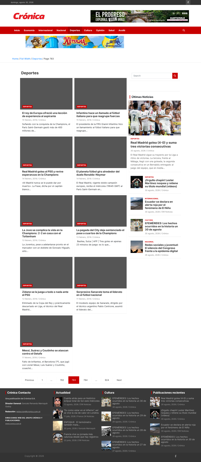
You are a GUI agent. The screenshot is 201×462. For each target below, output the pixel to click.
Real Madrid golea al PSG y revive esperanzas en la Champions (42, 173)
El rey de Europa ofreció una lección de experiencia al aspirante (44, 114)
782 (62, 380)
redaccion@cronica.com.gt (28, 411)
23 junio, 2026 (70, 440)
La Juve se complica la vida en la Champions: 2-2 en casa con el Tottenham (42, 233)
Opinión (100, 30)
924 (107, 380)
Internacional (46, 30)
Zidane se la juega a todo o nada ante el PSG (45, 293)
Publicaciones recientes (169, 392)
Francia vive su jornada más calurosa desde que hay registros (81, 435)
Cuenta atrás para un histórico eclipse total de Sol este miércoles (82, 399)
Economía (29, 30)
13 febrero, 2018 (29, 240)
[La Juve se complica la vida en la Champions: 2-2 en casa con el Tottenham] (46, 211)
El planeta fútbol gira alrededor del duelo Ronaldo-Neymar (98, 173)
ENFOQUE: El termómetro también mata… (77, 423)
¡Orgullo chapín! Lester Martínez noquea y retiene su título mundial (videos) (161, 183)
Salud (111, 30)
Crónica (42, 120)
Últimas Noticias (142, 97)
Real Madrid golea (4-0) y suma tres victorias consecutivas (177, 399)
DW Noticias (167, 212)
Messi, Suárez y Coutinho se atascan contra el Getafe (45, 352)
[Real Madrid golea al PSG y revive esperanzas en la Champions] (46, 152)
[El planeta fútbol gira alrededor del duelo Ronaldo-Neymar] (100, 152)
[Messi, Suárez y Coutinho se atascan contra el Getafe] (46, 331)
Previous (29, 380)
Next (119, 380)
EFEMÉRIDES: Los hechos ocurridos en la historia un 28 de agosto (129, 430)
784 (86, 380)
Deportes (75, 30)
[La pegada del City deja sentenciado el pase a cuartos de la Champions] (100, 211)
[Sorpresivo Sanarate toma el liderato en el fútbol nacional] (100, 272)
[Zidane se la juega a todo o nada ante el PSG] (46, 272)
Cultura (88, 30)
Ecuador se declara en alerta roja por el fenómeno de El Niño (159, 205)
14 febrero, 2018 (29, 178)
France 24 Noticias (85, 416)
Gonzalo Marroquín (86, 428)
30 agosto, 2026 (138, 150)
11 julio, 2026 (69, 416)
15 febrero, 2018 (29, 120)
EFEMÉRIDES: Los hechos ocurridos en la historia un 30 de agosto (161, 226)
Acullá (122, 30)
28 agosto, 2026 (119, 436)
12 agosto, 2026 (71, 404)
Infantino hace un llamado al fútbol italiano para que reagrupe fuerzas (98, 114)
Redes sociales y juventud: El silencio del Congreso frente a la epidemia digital (161, 248)
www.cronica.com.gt (13, 424)
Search (175, 76)
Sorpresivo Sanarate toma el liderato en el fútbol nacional (99, 293)
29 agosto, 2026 (152, 255)
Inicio (17, 30)
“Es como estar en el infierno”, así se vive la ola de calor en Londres (81, 411)
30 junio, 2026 (70, 428)
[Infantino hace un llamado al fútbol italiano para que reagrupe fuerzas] (100, 94)
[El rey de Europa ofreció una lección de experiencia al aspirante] (46, 94)
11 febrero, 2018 (83, 299)
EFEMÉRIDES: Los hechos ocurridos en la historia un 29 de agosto (129, 415)
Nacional (61, 30)
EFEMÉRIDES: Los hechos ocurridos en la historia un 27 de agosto (129, 445)
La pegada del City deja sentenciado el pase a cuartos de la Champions (100, 232)
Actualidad (63, 392)
